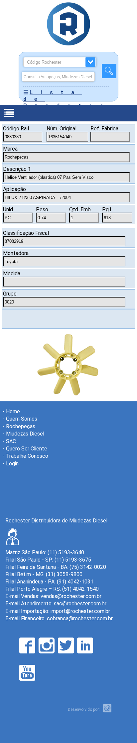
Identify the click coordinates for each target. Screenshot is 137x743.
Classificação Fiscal (26, 233)
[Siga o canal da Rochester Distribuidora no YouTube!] (27, 672)
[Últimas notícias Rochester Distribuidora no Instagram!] (47, 645)
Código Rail (16, 128)
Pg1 (107, 209)
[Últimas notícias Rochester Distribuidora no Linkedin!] (85, 645)
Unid (8, 209)
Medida (11, 273)
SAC (11, 441)
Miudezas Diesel (25, 434)
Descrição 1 (17, 169)
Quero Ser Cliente (26, 448)
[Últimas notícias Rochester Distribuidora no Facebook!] (27, 645)
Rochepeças (20, 426)
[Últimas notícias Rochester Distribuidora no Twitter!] (66, 645)
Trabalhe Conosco (27, 456)
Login (12, 463)
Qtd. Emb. (80, 209)
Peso (42, 209)
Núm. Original (61, 128)
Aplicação (14, 189)
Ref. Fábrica (104, 128)
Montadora (16, 253)
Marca (10, 149)
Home (13, 411)
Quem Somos (21, 419)
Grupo (10, 294)
